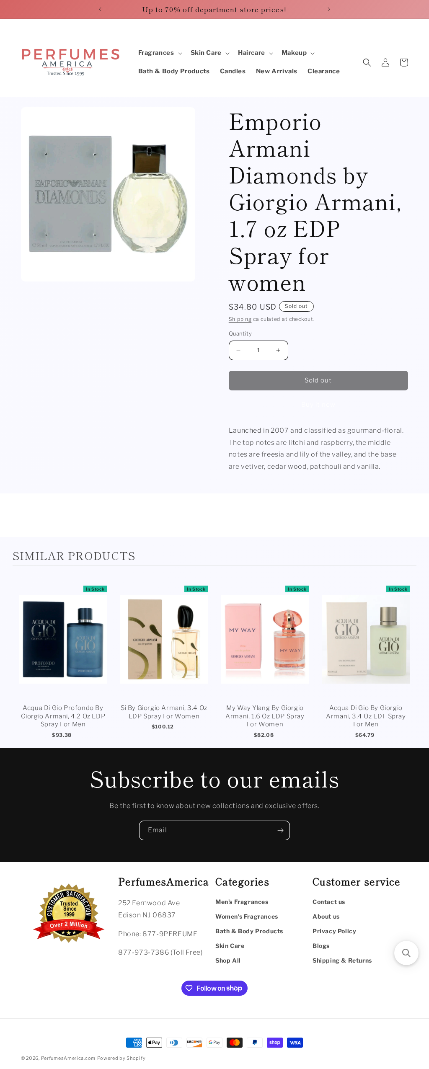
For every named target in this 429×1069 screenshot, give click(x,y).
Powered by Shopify (121, 1058)
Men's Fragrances (242, 901)
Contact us (329, 901)
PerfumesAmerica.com (68, 1058)
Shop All (228, 960)
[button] (159, 53)
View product (63, 647)
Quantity (240, 333)
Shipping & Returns (342, 960)
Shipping (240, 319)
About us (326, 916)
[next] (408, 657)
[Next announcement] (329, 9)
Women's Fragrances (246, 916)
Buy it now (318, 404)
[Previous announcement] (100, 9)
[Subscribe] (280, 830)
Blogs (321, 945)
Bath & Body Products (249, 931)
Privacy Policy (334, 931)
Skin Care (229, 945)
